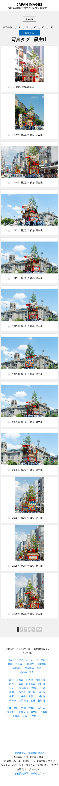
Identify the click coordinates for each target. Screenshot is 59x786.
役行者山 (42, 708)
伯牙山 (12, 696)
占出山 (41, 692)
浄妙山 (31, 708)
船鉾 (33, 700)
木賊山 (41, 696)
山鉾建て (29, 664)
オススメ (23, 660)
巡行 (18, 87)
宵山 (10, 664)
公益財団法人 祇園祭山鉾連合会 (29, 753)
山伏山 (22, 696)
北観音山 (23, 712)
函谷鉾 (29, 680)
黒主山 (30, 87)
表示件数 (7, 27)
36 (35, 27)
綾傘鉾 (19, 680)
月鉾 (42, 688)
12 (18, 27)
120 (51, 27)
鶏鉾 (21, 684)
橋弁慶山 (11, 712)
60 (43, 27)
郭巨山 (41, 700)
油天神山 (23, 700)
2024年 (12, 660)
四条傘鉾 (30, 684)
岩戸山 (12, 684)
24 (26, 27)
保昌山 (34, 688)
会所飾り (17, 668)
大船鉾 (43, 712)
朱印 (39, 668)
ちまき (18, 664)
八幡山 (16, 716)
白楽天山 (40, 680)
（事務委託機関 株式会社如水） (29, 773)
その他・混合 (27, 672)
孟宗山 (31, 696)
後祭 (23, 87)
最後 (39, 629)
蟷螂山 (12, 692)
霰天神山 (23, 688)
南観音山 (36, 716)
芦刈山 (41, 684)
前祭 (11, 680)
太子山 (12, 688)
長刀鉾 (12, 700)
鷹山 (16, 708)
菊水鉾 (31, 692)
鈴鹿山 (25, 716)
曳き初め (29, 668)
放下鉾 (22, 692)
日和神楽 (41, 664)
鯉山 (23, 708)
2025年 (16, 134)
